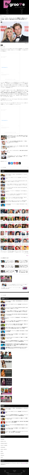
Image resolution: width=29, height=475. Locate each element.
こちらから (24, 463)
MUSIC (5, 471)
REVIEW (24, 471)
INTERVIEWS (14, 470)
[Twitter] (12, 163)
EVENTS (14, 471)
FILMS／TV (24, 470)
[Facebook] (9, 163)
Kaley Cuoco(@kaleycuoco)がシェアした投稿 (10, 79)
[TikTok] (20, 163)
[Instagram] (14, 163)
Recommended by (25, 253)
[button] (27, 167)
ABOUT (21, 472)
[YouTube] (17, 163)
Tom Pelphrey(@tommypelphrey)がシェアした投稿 (10, 132)
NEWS (5, 470)
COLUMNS (7, 472)
